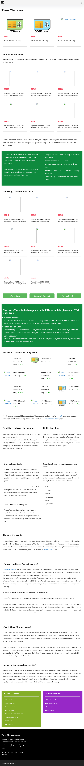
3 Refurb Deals (10, 707)
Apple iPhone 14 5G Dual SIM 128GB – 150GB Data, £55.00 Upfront (68, 95)
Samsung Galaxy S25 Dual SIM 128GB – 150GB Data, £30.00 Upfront (68, 221)
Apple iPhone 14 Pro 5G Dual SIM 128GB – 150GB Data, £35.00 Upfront (40, 127)
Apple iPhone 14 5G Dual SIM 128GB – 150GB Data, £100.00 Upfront (41, 95)
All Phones (8, 721)
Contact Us (50, 710)
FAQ (61, 416)
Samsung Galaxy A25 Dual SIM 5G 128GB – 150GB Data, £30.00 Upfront (15, 221)
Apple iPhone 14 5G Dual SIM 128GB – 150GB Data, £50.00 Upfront (14, 95)
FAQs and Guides (51, 703)
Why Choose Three (52, 418)
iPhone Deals (9, 710)
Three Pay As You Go (12, 717)
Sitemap (4, 754)
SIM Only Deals (10, 700)
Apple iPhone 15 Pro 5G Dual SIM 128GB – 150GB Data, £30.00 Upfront (13, 252)
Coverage (49, 707)
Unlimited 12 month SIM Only (46, 375)
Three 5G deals (48, 549)
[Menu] (2, 2)
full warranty (62, 320)
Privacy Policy (14, 752)
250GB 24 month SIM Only (17, 389)
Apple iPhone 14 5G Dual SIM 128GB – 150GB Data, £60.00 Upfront (14, 127)
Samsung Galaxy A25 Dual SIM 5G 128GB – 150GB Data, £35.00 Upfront (15, 283)
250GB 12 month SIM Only (17, 361)
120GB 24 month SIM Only (45, 389)
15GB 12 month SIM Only (66, 41)
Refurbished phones (10, 569)
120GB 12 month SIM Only (72, 361)
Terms (21, 752)
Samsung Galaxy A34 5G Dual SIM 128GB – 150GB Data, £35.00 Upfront (41, 252)
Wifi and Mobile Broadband (14, 714)
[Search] (80, 2)
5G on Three (9, 724)
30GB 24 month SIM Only (39, 41)
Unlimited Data (10, 703)
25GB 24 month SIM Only (12, 41)
